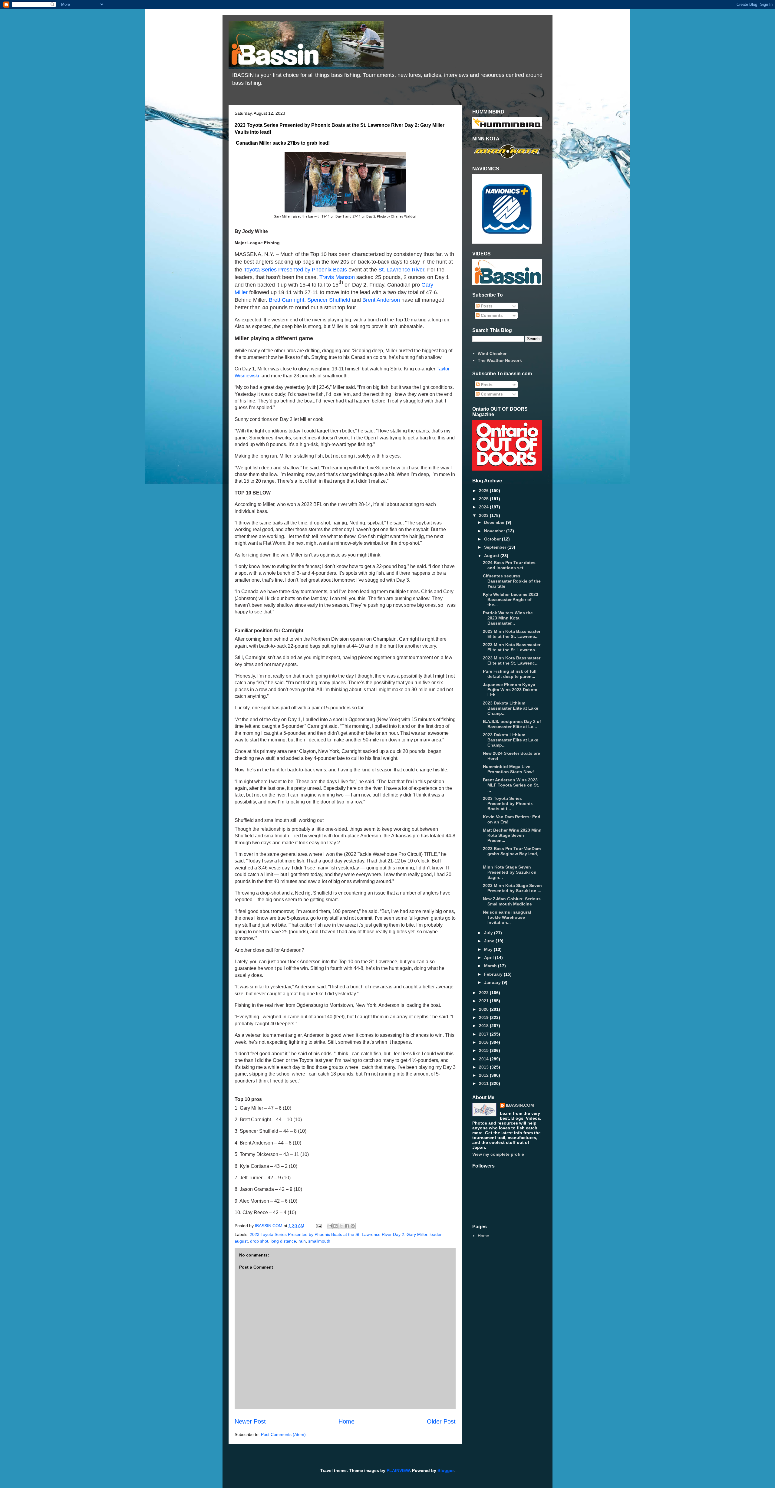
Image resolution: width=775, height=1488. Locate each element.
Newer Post (250, 1421)
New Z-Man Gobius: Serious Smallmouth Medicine (512, 901)
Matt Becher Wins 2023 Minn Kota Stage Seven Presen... (512, 835)
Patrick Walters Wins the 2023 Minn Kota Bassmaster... (508, 618)
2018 (484, 1025)
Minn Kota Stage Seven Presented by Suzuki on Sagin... (509, 872)
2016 (484, 1042)
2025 (484, 498)
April (489, 957)
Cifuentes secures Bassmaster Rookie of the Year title (512, 581)
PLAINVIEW (398, 1470)
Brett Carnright (286, 300)
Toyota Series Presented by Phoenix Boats (295, 270)
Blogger (445, 1470)
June (490, 940)
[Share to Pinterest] (353, 1226)
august (241, 1241)
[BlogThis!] (335, 1226)
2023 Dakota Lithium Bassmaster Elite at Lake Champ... (510, 708)
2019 (484, 1017)
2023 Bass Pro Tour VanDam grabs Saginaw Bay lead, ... (512, 853)
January (493, 982)
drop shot (259, 1241)
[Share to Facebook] (347, 1226)
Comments (491, 315)
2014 (484, 1058)
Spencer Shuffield (328, 300)
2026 (484, 490)
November (495, 530)
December (495, 522)
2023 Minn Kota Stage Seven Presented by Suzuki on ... (512, 888)
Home (346, 1421)
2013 (484, 1067)
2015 (484, 1050)
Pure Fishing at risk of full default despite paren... (509, 674)
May (489, 949)
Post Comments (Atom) (283, 1434)
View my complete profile (498, 1154)
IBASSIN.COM (269, 1225)
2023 (484, 515)
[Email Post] (318, 1225)
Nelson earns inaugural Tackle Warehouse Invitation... (507, 917)
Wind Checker (492, 353)
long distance (283, 1241)
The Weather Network (500, 360)
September (495, 547)
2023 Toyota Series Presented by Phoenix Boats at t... (508, 803)
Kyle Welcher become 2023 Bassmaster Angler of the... (510, 599)
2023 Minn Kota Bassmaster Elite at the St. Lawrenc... (511, 634)
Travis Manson (337, 277)
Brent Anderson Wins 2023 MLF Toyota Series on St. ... (511, 785)
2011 (484, 1083)
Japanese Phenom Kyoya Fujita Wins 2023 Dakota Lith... (510, 689)
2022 (484, 992)
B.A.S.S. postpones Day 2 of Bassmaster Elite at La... (512, 724)
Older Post (441, 1421)
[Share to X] (341, 1226)
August (492, 555)
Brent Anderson (381, 300)
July (489, 932)
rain (302, 1241)
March (491, 965)
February (494, 974)
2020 (484, 1009)
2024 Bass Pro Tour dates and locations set (509, 565)
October (493, 539)
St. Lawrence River (401, 270)
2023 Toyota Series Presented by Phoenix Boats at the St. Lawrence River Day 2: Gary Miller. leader (345, 1234)
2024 (484, 506)
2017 (484, 1034)
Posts (486, 306)
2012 (484, 1075)
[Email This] (330, 1226)
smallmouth (319, 1241)
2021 (484, 1000)
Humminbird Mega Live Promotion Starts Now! (508, 769)
